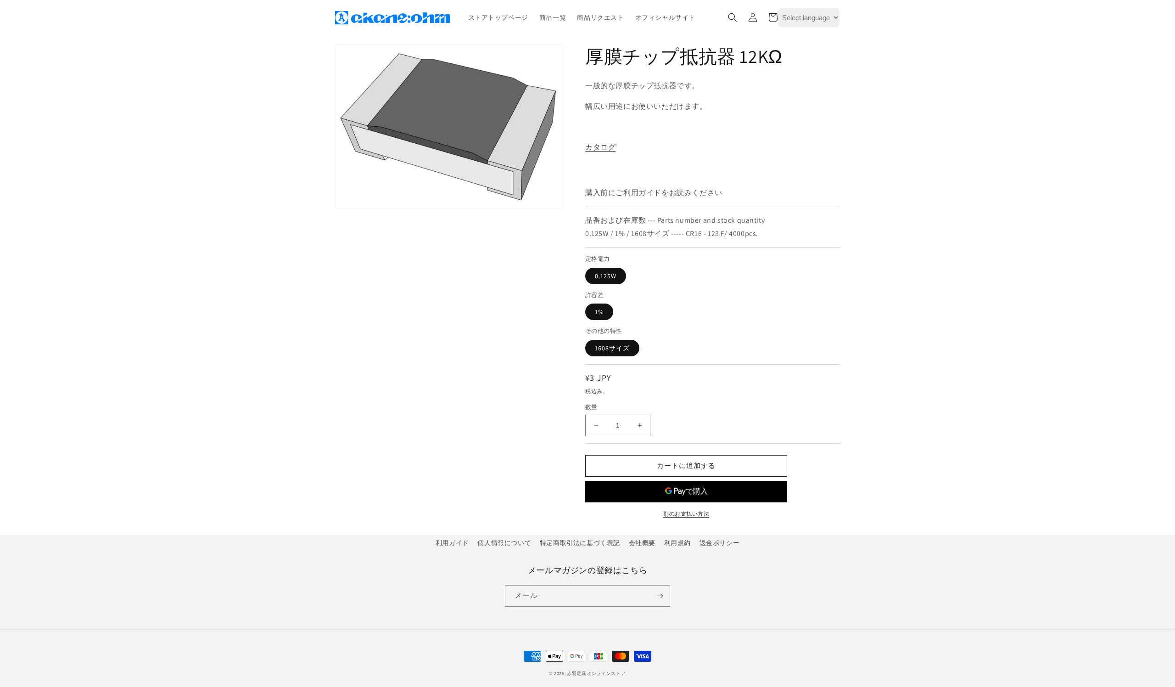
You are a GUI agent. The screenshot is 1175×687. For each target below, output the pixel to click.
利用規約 (677, 543)
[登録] (659, 596)
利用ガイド (452, 543)
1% (599, 312)
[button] (732, 17)
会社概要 (642, 543)
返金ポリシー (719, 543)
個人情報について (504, 543)
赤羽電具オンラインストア (596, 673)
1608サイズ (612, 348)
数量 (591, 407)
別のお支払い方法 (686, 513)
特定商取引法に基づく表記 (580, 543)
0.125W (605, 276)
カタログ (600, 147)
